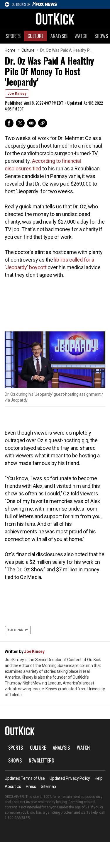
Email (31, 123)
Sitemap (48, 786)
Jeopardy (19, 630)
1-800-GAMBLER (17, 818)
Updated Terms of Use (25, 778)
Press (31, 786)
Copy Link (42, 123)
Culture (35, 35)
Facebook (9, 123)
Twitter (20, 123)
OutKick (55, 18)
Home (10, 50)
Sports (13, 35)
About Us (13, 786)
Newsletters (41, 760)
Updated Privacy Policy (70, 778)
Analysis (58, 35)
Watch (81, 35)
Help (99, 778)
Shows (15, 760)
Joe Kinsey (16, 93)
